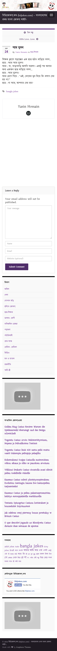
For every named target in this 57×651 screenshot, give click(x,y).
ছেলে (37, 554)
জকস (42, 554)
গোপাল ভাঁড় (9, 300)
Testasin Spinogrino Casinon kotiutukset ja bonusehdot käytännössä (26, 504)
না (25, 557)
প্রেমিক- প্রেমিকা (11, 347)
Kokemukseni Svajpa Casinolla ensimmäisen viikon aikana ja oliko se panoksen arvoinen (27, 461)
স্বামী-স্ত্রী (7, 370)
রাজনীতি (8, 364)
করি (16, 554)
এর (6, 554)
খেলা (6, 294)
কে (29, 554)
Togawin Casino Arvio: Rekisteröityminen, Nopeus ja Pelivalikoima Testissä (26, 441)
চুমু (34, 554)
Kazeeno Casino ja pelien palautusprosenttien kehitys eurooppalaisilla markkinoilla (27, 494)
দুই (22, 557)
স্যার (20, 561)
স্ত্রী (13, 561)
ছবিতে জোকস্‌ (10, 306)
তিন (50, 554)
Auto (17, 546)
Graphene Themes (23, 647)
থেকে (15, 557)
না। (28, 558)
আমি (32, 550)
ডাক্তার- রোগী (10, 318)
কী (26, 554)
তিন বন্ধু (30, 32)
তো (6, 557)
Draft (12, 550)
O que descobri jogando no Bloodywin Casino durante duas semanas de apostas (28, 524)
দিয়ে (19, 557)
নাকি (31, 558)
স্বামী (16, 561)
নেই (35, 557)
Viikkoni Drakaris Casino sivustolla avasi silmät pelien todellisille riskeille (28, 471)
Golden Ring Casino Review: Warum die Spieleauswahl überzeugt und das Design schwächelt (25, 430)
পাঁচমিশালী (8, 335)
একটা (45, 550)
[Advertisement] (28, 153)
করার (12, 554)
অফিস (7, 289)
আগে (16, 550)
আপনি (21, 550)
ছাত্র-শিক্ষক (34, 52)
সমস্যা (6, 561)
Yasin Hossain (21, 52)
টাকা (46, 554)
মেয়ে (46, 557)
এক (40, 550)
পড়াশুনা (7, 329)
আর (36, 550)
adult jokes (9, 546)
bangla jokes (12, 91)
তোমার (10, 558)
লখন (50, 557)
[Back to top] (50, 644)
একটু (49, 550)
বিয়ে (41, 557)
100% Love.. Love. (27, 39)
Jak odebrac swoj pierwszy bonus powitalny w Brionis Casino (28, 514)
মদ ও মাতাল (9, 358)
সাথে (10, 561)
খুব (32, 554)
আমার (26, 550)
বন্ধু (38, 558)
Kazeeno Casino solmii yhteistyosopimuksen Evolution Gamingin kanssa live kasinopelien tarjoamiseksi (27, 483)
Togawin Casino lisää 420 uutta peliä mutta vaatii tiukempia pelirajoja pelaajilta (27, 451)
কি (24, 553)
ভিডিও (7, 352)
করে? (20, 554)
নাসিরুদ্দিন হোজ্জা (11, 323)
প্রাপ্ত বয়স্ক (8, 341)
